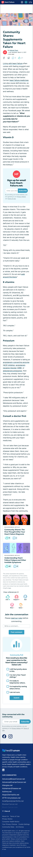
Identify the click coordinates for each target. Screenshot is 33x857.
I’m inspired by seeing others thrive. (18, 687)
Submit (16, 698)
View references (10, 592)
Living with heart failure (12, 63)
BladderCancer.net (10, 804)
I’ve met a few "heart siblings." (18, 676)
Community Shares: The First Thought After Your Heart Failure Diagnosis (14, 531)
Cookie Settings (24, 824)
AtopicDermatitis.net (10, 795)
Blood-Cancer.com (10, 807)
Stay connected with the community (13, 715)
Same (20, 605)
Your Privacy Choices (9, 824)
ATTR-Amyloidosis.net (11, 798)
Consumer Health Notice (10, 821)
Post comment (16, 632)
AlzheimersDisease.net (11, 788)
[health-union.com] (11, 751)
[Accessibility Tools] (22, 2)
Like (7, 597)
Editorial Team (14, 50)
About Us (5, 816)
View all (7, 811)
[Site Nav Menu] (30, 2)
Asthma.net (7, 792)
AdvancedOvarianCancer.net (14, 782)
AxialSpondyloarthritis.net (13, 801)
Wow (11, 605)
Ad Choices (20, 827)
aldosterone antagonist (12, 371)
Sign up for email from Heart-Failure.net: (16, 183)
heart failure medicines (19, 80)
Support (16, 597)
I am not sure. (15, 692)
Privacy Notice (21, 196)
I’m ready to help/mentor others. (17, 682)
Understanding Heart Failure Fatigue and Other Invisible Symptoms (15, 560)
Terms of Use (12, 198)
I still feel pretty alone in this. (18, 670)
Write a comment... (11, 626)
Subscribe (23, 191)
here (9, 588)
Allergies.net (7, 785)
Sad (24, 597)
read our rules (16, 618)
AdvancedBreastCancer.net (13, 779)
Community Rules (8, 827)
